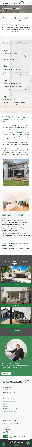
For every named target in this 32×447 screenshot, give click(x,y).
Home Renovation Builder (9, 411)
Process (5, 404)
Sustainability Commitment (10, 408)
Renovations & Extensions (9, 401)
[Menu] (30, 2)
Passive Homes (6, 403)
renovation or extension (20, 132)
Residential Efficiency (8, 410)
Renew (10, 245)
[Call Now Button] (3, 444)
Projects (5, 406)
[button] (4, 432)
